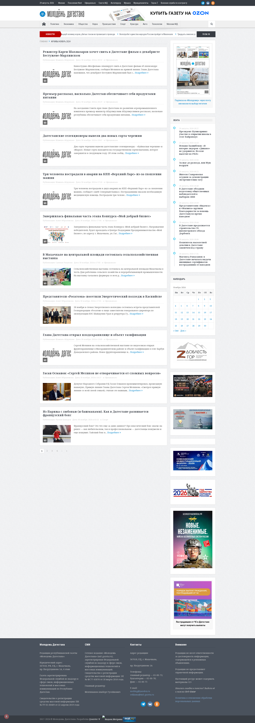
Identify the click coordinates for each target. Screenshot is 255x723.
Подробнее (141, 72)
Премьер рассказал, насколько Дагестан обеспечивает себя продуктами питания (99, 95)
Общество (83, 24)
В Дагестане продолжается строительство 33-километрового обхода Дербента (194, 229)
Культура (134, 24)
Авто (145, 24)
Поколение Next (75, 3)
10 (211, 305)
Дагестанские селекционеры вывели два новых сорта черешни (92, 136)
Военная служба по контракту (174, 3)
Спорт (123, 24)
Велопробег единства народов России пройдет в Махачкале (114, 34)
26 (182, 325)
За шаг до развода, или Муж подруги (195, 164)
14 (193, 312)
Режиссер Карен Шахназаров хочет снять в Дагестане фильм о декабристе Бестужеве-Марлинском (101, 53)
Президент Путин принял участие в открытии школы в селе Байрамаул (195, 134)
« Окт (176, 330)
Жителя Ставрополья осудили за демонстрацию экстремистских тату (194, 177)
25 (176, 325)
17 (211, 312)
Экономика (69, 24)
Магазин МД (172, 24)
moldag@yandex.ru (140, 691)
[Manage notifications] (6, 716)
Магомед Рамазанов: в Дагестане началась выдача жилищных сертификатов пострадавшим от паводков (195, 260)
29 (199, 325)
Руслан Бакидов (63, 419)
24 (211, 319)
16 (205, 312)
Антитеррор (116, 3)
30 (205, 325)
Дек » (183, 330)
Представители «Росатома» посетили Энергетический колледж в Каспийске (102, 296)
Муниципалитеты (141, 3)
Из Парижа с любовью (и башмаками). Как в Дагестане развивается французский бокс (95, 413)
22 (199, 319)
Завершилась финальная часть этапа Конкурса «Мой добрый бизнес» (97, 216)
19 (182, 319)
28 (193, 325)
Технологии (157, 24)
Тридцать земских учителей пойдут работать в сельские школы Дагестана (178, 34)
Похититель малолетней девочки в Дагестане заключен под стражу (193, 245)
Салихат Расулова (64, 262)
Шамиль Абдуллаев (65, 60)
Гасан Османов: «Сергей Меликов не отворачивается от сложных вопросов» (102, 373)
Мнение (61, 3)
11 (176, 312)
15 (199, 312)
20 (188, 319)
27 (188, 325)
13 (188, 312)
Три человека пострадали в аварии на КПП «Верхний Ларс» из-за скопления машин (102, 176)
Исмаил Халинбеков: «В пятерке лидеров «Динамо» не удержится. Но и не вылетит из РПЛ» (194, 149)
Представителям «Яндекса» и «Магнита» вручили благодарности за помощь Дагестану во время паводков (195, 211)
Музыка (127, 3)
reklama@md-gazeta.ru (142, 694)
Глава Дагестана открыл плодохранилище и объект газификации (94, 335)
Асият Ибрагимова (64, 220)
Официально (90, 3)
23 (205, 319)
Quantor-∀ (94, 719)
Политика (54, 24)
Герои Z (154, 3)
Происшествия (109, 24)
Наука (95, 24)
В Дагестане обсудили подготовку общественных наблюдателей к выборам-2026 (194, 192)
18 (176, 319)
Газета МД (103, 3)
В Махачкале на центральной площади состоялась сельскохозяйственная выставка (100, 256)
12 (182, 312)
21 (193, 319)
